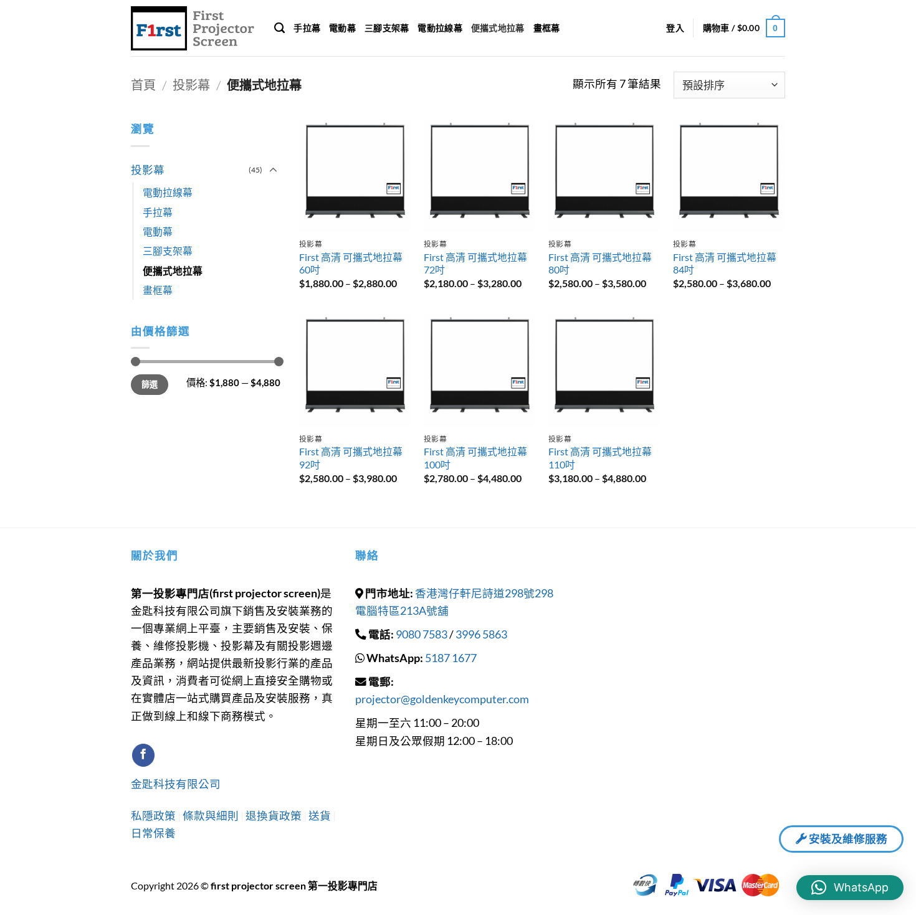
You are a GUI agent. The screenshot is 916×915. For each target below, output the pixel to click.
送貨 (319, 815)
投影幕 (191, 84)
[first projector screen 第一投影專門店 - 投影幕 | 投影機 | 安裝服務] (193, 28)
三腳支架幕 (387, 27)
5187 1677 (451, 658)
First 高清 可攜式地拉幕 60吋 (351, 263)
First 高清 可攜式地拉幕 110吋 (600, 457)
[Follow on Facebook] (143, 755)
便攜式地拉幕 (498, 27)
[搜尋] (279, 28)
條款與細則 (212, 815)
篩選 (149, 384)
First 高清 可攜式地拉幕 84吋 (724, 263)
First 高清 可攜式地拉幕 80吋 (600, 263)
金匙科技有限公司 (176, 783)
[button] (675, 28)
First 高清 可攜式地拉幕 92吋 (351, 457)
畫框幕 (546, 27)
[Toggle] (272, 170)
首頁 (143, 84)
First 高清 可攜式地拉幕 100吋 (475, 457)
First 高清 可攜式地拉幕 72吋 (475, 263)
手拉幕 (306, 27)
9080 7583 (421, 634)
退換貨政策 (274, 815)
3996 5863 (481, 634)
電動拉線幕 (439, 27)
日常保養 (153, 833)
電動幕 (342, 27)
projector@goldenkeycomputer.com (442, 699)
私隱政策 (154, 815)
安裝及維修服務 (847, 838)
